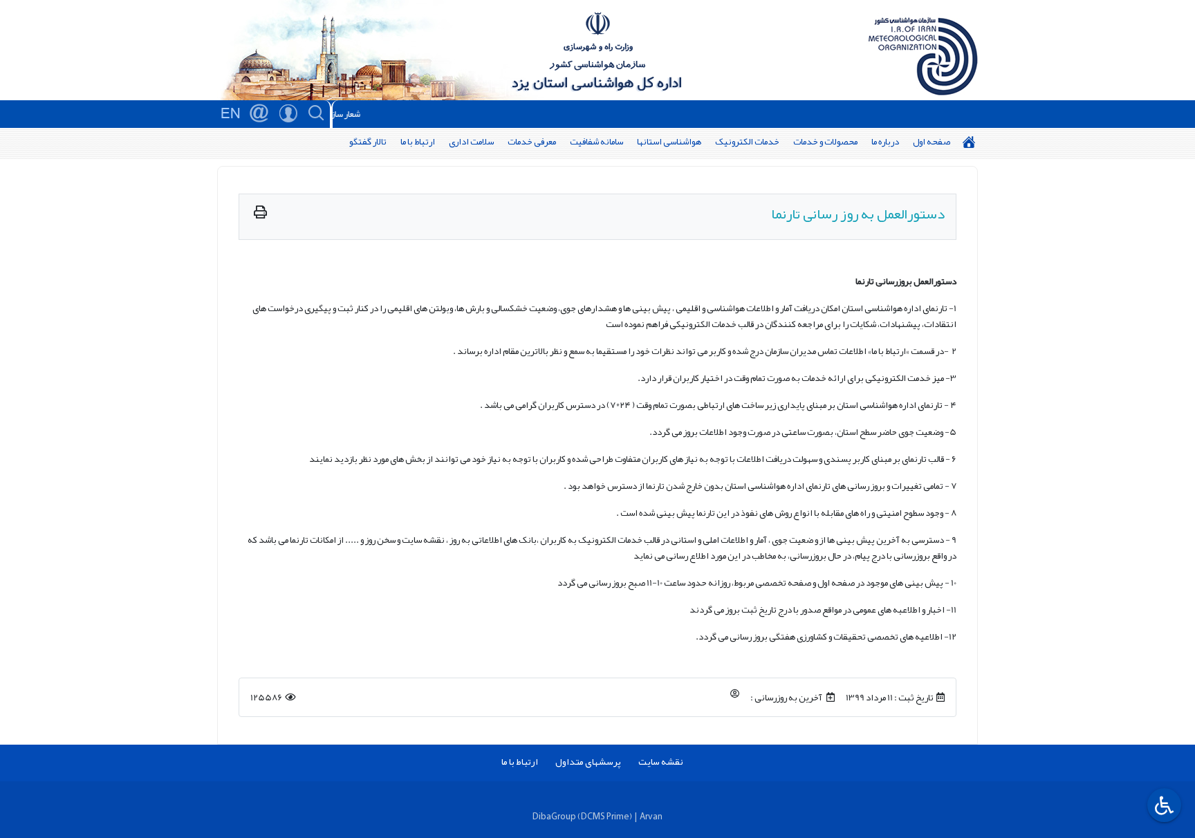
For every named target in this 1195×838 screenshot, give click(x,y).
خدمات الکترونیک (747, 141)
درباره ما (885, 141)
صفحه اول (931, 141)
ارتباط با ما (417, 141)
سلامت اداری (471, 141)
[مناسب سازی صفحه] (1162, 805)
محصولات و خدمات (825, 141)
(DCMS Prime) (604, 816)
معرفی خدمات (532, 141)
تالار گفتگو (368, 141)
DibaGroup (554, 816)
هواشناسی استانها (669, 141)
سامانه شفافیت (596, 141)
